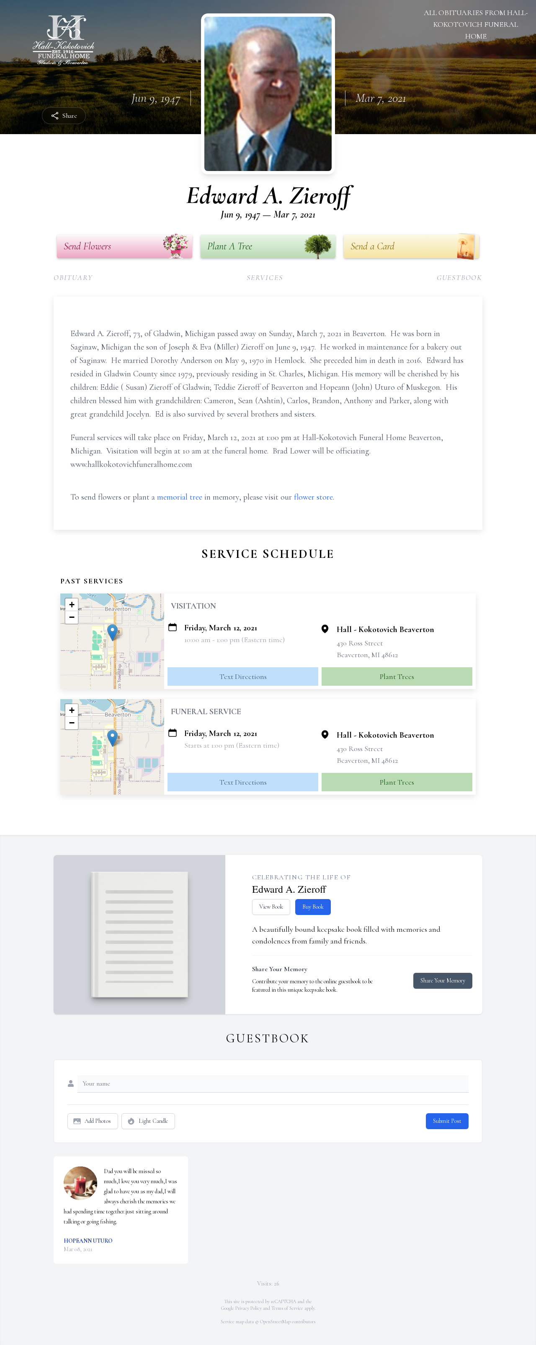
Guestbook (459, 277)
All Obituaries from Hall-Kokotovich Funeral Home (476, 24)
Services (265, 277)
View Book (271, 906)
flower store (313, 497)
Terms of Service (287, 1308)
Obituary (73, 277)
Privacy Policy (248, 1308)
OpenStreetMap (275, 1321)
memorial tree (179, 497)
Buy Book (313, 906)
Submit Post (447, 1121)
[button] (112, 632)
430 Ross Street (360, 643)
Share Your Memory (442, 980)
